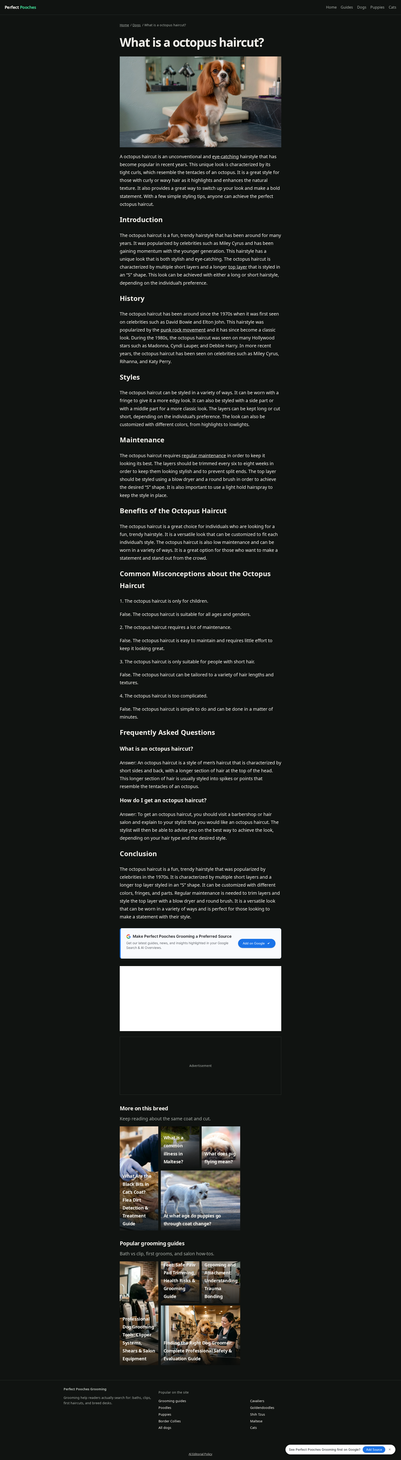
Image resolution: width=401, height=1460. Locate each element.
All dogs (164, 1427)
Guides (347, 7)
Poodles (164, 1407)
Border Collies (169, 1421)
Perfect (20, 7)
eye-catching (225, 156)
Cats (392, 7)
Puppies (377, 7)
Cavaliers (257, 1401)
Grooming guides (172, 1401)
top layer (237, 267)
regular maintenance (204, 455)
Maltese (256, 1421)
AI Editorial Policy (200, 1454)
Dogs (361, 7)
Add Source (374, 1449)
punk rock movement (183, 330)
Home (331, 7)
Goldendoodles (262, 1407)
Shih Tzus (257, 1414)
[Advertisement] (200, 998)
